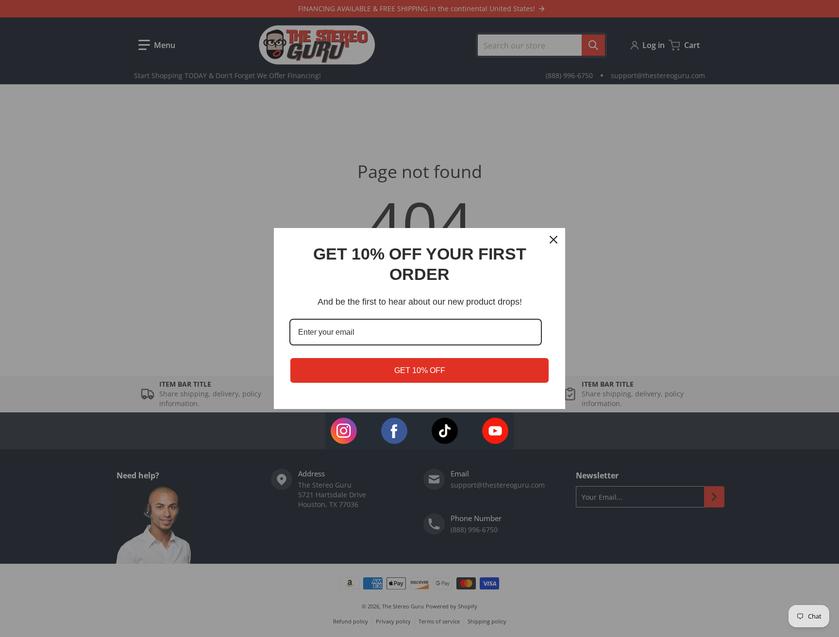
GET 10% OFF (419, 370)
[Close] (553, 239)
